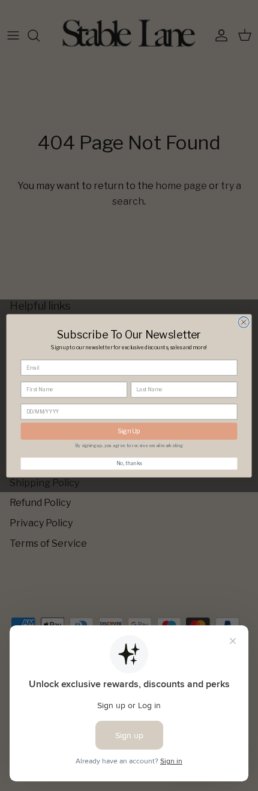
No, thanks (129, 463)
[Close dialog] (243, 321)
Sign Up (129, 431)
